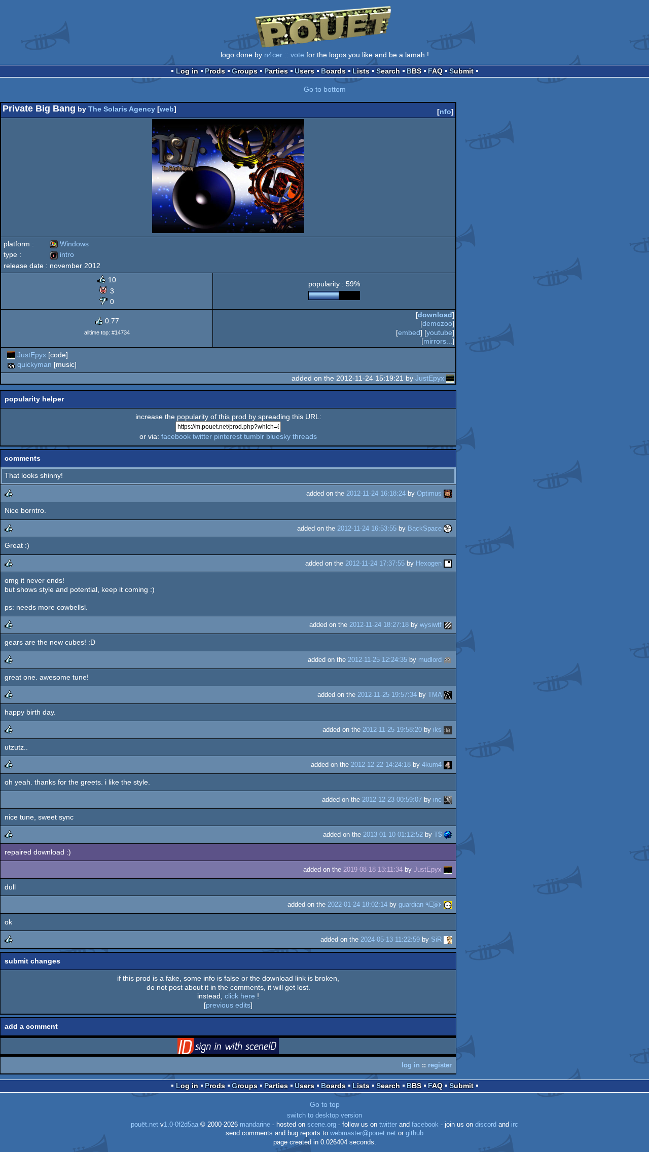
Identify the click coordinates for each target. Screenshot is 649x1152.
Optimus (429, 493)
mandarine (255, 1124)
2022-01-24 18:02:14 (357, 904)
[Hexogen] (448, 563)
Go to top (325, 1104)
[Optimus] (448, 493)
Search (388, 71)
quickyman (34, 364)
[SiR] (448, 939)
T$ (438, 834)
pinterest (228, 436)
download (435, 315)
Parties (276, 71)
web (167, 109)
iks (437, 729)
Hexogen (429, 563)
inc (437, 799)
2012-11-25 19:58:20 (392, 729)
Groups (245, 71)
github (414, 1133)
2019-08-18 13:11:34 (373, 869)
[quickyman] (11, 364)
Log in (187, 71)
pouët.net (144, 1124)
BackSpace (425, 528)
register (440, 1065)
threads (305, 436)
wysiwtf (431, 624)
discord (485, 1124)
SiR (436, 939)
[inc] (448, 799)
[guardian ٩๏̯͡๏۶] (448, 904)
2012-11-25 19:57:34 (387, 694)
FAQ (435, 71)
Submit (461, 71)
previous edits (228, 1005)
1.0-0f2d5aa (181, 1124)
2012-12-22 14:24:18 (381, 764)
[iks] (448, 729)
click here (240, 996)
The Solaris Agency (121, 109)
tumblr (254, 436)
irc (514, 1124)
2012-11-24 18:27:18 (379, 624)
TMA (435, 694)
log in (411, 1065)
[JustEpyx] (11, 355)
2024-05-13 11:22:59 (390, 939)
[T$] (448, 834)
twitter (202, 436)
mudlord (430, 659)
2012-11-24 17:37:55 (375, 563)
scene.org (321, 1124)
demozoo (437, 323)
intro (62, 254)
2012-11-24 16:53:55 (366, 528)
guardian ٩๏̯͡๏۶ (420, 904)
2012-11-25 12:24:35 (377, 659)
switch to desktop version (324, 1115)
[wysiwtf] (448, 624)
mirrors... (437, 341)
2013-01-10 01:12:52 (393, 834)
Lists (361, 71)
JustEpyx (31, 355)
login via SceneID (244, 1048)
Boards (333, 71)
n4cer (273, 55)
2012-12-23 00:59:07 (392, 799)
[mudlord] (448, 659)
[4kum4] (448, 764)
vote (297, 55)
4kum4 (432, 764)
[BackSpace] (448, 528)
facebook (176, 436)
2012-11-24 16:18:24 (376, 493)
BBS (414, 71)
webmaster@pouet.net (363, 1133)
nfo (445, 111)
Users (304, 71)
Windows (69, 244)
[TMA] (448, 694)
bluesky (278, 436)
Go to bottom (325, 89)
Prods (215, 71)
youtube (439, 332)
